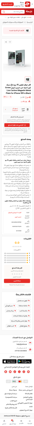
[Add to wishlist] (10, 42)
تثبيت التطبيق (7, 4)
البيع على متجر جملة (25, 390)
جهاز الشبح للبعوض (25, 410)
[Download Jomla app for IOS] (9, 361)
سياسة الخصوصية (11, 397)
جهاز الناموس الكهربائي (25, 403)
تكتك (30, 406)
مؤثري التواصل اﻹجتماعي (27, 398)
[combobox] (14, 12)
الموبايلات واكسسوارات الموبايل (13, 22)
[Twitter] (19, 372)
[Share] (6, 42)
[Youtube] (10, 372)
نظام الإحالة (28, 394)
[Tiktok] (14, 372)
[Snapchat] (5, 372)
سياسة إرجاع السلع (11, 394)
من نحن (14, 386)
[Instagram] (24, 372)
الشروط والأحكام (11, 404)
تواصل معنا (28, 386)
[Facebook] (28, 372)
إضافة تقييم (17, 281)
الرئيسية (29, 22)
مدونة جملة (13, 390)
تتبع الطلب (13, 401)
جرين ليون (18, 217)
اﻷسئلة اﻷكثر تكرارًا (11, 408)
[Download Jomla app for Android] (24, 361)
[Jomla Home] (29, 12)
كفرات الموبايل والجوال (14, 212)
